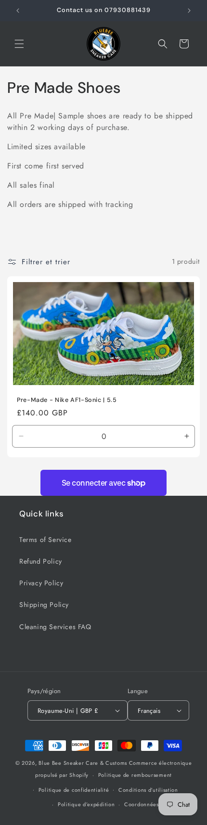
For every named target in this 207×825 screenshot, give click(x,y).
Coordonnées (141, 804)
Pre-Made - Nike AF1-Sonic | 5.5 (67, 399)
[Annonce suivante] (189, 10)
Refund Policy (40, 561)
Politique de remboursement (135, 775)
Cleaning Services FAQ (55, 627)
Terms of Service (45, 539)
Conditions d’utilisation (148, 790)
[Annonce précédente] (17, 10)
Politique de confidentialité (74, 790)
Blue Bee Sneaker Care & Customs (84, 763)
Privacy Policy (41, 583)
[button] (19, 43)
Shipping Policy (44, 604)
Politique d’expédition (86, 804)
